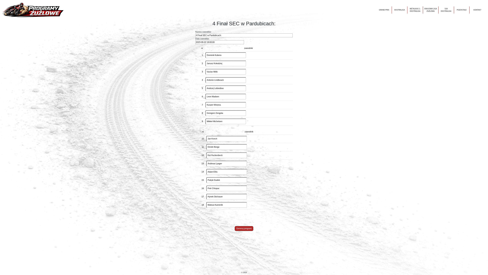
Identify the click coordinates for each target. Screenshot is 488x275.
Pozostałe (462, 10)
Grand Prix (384, 10)
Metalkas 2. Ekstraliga (415, 10)
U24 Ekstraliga (446, 10)
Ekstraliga (399, 10)
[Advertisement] (244, 219)
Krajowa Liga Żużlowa (430, 10)
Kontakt (477, 10)
